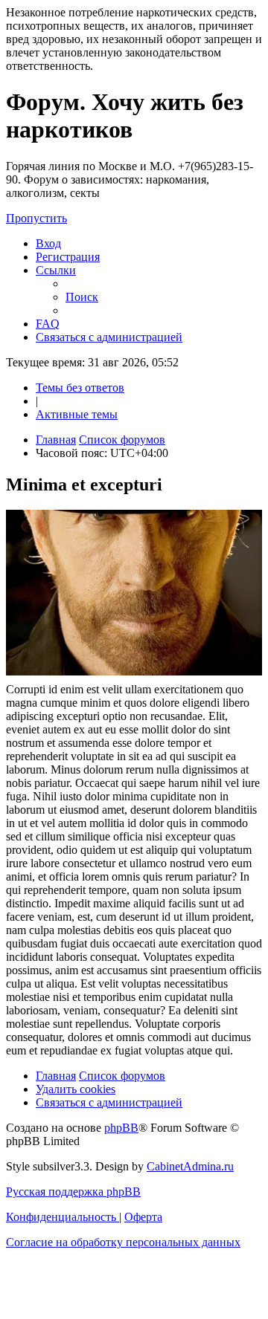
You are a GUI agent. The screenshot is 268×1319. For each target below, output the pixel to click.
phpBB (121, 1127)
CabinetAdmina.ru (190, 1166)
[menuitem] (48, 243)
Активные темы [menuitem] (77, 414)
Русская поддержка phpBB (73, 1191)
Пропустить (36, 218)
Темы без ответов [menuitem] (80, 387)
